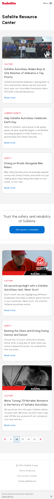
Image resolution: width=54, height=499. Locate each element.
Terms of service (27, 470)
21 (11, 439)
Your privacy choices (27, 476)
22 (17, 439)
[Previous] (5, 439)
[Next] (40, 439)
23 (22, 439)
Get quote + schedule (27, 229)
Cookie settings (7, 497)
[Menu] (51, 3)
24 (28, 439)
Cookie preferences (27, 481)
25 (34, 439)
